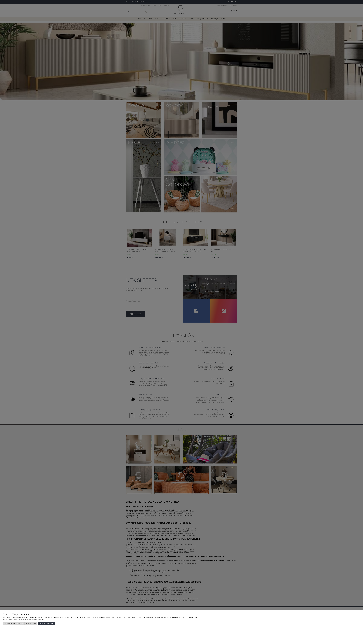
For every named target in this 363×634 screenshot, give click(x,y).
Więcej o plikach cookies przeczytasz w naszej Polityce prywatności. (24, 619)
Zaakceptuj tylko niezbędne (13, 623)
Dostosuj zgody (31, 623)
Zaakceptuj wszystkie (46, 623)
